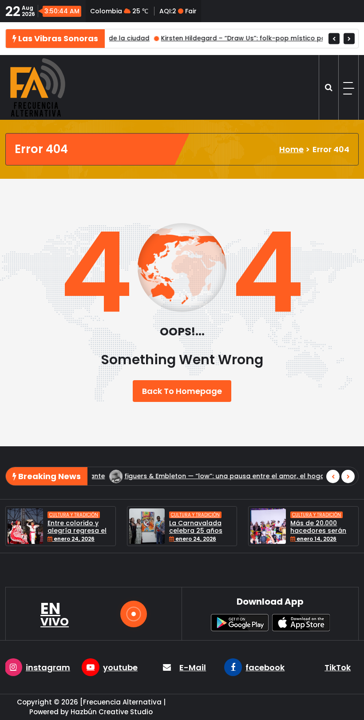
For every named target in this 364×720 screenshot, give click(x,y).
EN (54, 614)
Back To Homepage (182, 391)
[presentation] (334, 38)
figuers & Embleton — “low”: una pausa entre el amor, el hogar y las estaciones (199, 476)
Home (291, 149)
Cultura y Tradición (104, 514)
